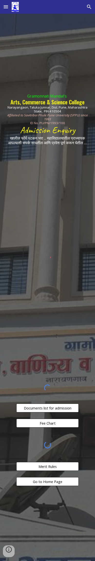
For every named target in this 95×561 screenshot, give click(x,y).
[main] (47, 118)
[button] (6, 6)
